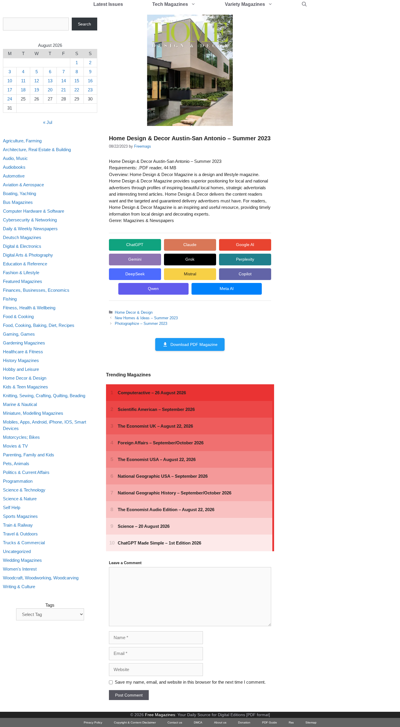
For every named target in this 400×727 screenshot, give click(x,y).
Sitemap (311, 722)
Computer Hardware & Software (33, 211)
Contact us (174, 722)
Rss (291, 722)
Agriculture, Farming (22, 140)
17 (9, 89)
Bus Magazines (18, 202)
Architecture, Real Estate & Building (37, 149)
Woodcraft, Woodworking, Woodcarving (40, 578)
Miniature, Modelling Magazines (33, 413)
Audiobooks (14, 167)
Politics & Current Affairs (26, 472)
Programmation (18, 481)
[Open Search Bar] (304, 4)
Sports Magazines (20, 516)
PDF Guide (269, 722)
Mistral (190, 274)
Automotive (14, 175)
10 (9, 80)
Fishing (10, 298)
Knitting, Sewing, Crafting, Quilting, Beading (44, 395)
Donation (244, 722)
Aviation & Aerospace (23, 184)
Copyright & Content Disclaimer (135, 722)
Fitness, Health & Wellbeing (29, 307)
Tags (49, 605)
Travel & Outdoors (20, 534)
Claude (189, 244)
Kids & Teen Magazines (25, 386)
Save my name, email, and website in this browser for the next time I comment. (190, 682)
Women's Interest (20, 569)
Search (84, 24)
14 (63, 80)
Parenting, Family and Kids (28, 455)
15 (76, 80)
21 (63, 89)
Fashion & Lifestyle (21, 272)
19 (36, 89)
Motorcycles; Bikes (21, 437)
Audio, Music (15, 158)
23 (90, 89)
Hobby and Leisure (21, 369)
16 (90, 80)
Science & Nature (20, 498)
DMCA (198, 722)
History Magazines (21, 360)
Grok (189, 259)
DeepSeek (135, 274)
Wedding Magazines (22, 560)
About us (220, 722)
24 (9, 98)
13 (50, 80)
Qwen (153, 288)
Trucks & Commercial (24, 542)
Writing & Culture (19, 586)
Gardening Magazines (24, 342)
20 (50, 89)
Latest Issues (108, 4)
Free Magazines (160, 714)
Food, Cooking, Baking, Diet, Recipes (38, 325)
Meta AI (227, 288)
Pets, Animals (16, 463)
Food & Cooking (18, 316)
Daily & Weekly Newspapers (30, 228)
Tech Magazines (170, 4)
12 (36, 80)
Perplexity (245, 259)
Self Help (11, 507)
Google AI (245, 244)
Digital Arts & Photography (28, 254)
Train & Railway (18, 525)
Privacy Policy (93, 722)
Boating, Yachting (19, 193)
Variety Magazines (245, 4)
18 (23, 89)
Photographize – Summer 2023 (141, 323)
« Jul (47, 122)
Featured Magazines (22, 281)
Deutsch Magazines (22, 237)
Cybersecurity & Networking (30, 219)
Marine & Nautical (20, 404)
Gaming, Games (19, 334)
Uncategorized (17, 551)
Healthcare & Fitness (23, 351)
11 (23, 80)
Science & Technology (24, 490)
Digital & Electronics (22, 246)
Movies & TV (15, 446)
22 (76, 89)
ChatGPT (134, 244)
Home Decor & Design (134, 312)
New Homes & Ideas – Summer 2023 (146, 318)
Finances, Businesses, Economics (36, 290)
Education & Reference (25, 263)
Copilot (245, 274)
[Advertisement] (327, 105)
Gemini (134, 259)
